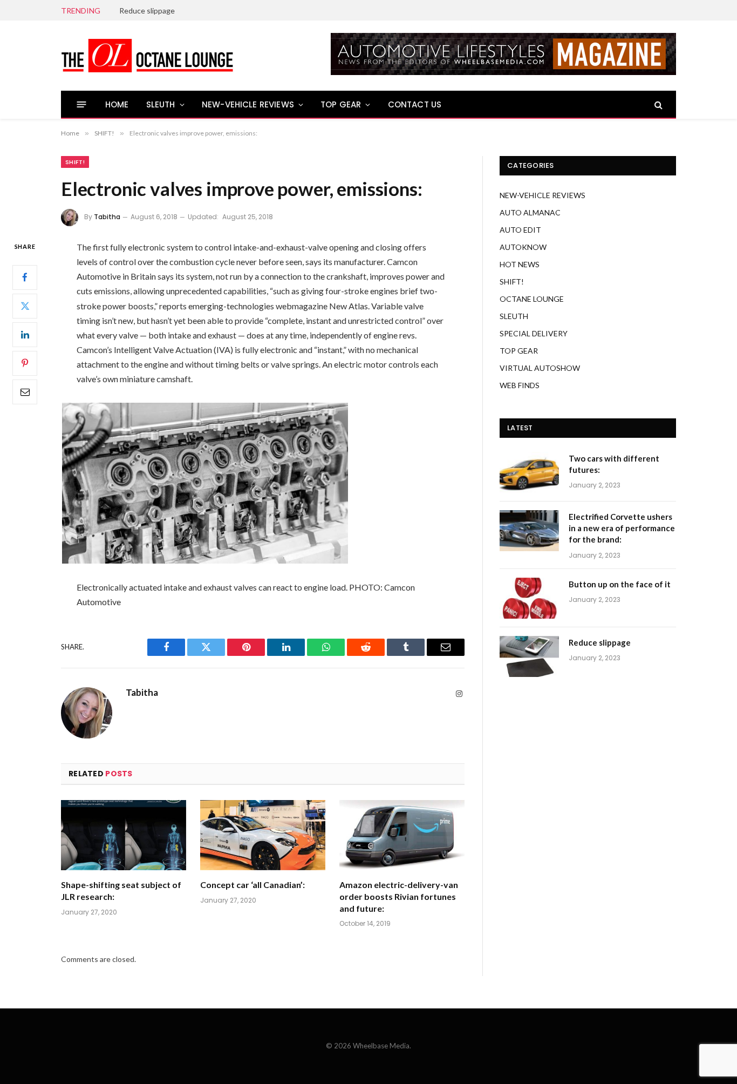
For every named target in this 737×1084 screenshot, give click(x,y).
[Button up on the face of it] (529, 598)
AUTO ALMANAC (530, 212)
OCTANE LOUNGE (532, 298)
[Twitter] (24, 305)
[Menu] (81, 104)
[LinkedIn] (24, 334)
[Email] (24, 391)
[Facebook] (24, 277)
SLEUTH (160, 104)
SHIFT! (75, 162)
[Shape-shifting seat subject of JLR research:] (123, 835)
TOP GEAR (340, 104)
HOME (117, 104)
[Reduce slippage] (529, 656)
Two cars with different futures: (614, 464)
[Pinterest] (24, 362)
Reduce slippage (147, 10)
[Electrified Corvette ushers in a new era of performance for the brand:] (529, 530)
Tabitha (107, 216)
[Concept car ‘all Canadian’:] (262, 835)
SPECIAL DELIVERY (534, 333)
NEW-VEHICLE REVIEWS (248, 104)
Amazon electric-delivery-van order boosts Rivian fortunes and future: (398, 896)
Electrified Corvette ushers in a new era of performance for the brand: (622, 528)
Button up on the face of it (620, 584)
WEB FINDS (520, 385)
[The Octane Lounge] (147, 55)
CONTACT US (415, 104)
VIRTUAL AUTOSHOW (540, 367)
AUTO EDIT (520, 229)
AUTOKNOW (523, 247)
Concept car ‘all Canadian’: (252, 884)
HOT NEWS (520, 264)
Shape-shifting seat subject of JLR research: (121, 890)
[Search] (657, 104)
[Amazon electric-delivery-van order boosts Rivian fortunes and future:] (402, 835)
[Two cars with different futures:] (529, 472)
